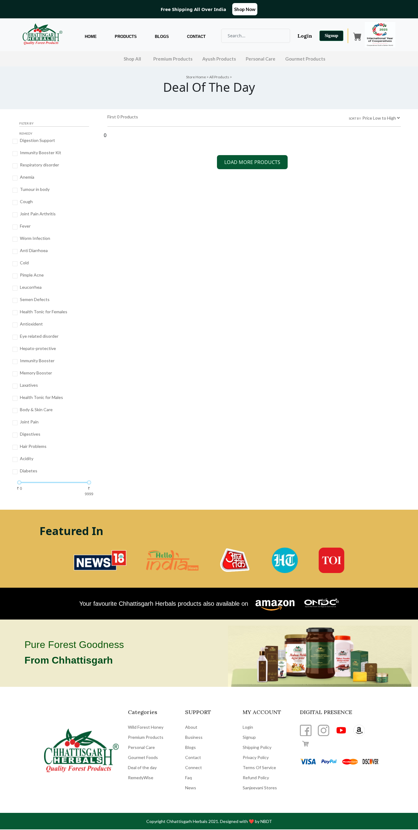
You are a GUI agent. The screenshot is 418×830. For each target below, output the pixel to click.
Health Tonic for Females (43, 311)
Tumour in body (35, 189)
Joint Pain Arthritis (38, 213)
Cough (26, 201)
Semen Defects (35, 299)
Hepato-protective (38, 348)
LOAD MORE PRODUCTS (252, 162)
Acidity (26, 458)
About (191, 727)
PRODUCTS (126, 36)
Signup (331, 35)
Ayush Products (219, 58)
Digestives (30, 434)
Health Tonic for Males (41, 397)
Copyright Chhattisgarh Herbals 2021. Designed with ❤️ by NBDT (209, 821)
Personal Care (260, 58)
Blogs (190, 747)
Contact (193, 757)
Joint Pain (29, 421)
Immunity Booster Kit (40, 152)
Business (194, 737)
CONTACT (196, 36)
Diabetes (28, 470)
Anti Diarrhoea (34, 250)
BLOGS (162, 36)
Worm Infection (35, 238)
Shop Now (245, 9)
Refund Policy (256, 777)
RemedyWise (140, 777)
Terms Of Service (259, 767)
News (190, 787)
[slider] (19, 482)
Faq (188, 777)
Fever (25, 226)
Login (304, 36)
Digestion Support (37, 140)
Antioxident (31, 323)
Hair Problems (33, 446)
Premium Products (172, 58)
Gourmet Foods (143, 757)
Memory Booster (36, 372)
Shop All (132, 58)
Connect (193, 767)
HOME (91, 36)
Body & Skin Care (36, 409)
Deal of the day (142, 767)
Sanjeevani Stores (260, 787)
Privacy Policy (256, 757)
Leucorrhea (31, 287)
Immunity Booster (37, 360)
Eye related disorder (39, 336)
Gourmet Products (305, 58)
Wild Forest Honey (145, 727)
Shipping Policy (257, 747)
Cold (24, 262)
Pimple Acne (32, 274)
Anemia (27, 177)
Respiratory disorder (39, 164)
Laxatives (29, 385)
